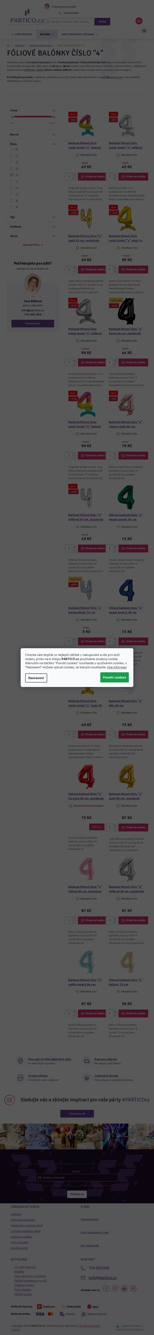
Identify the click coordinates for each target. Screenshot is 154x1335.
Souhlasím (114, 677)
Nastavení (36, 678)
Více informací (117, 667)
